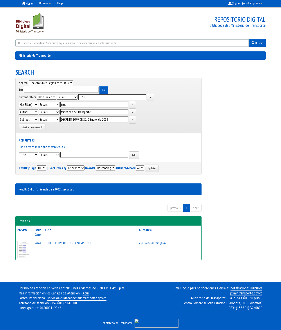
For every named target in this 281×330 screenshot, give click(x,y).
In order (90, 168)
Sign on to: (239, 3)
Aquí (86, 293)
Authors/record (125, 168)
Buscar (259, 43)
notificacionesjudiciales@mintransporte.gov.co (246, 290)
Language (254, 3)
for (21, 90)
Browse (44, 3)
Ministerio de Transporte (34, 55)
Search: (23, 83)
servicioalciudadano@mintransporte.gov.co (76, 297)
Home (29, 3)
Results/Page (27, 168)
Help (60, 3)
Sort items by (57, 168)
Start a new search (32, 127)
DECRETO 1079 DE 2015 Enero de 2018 (68, 243)
